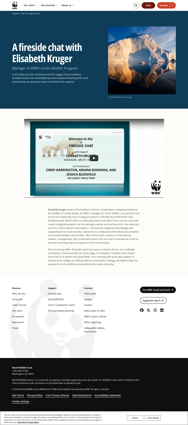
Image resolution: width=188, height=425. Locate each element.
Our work (29, 5)
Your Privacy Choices (57, 395)
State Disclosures (82, 395)
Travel (15, 327)
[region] (94, 418)
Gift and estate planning (61, 310)
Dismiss (135, 418)
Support (15, 13)
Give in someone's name (61, 304)
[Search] (136, 5)
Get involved (48, 5)
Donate (164, 5)
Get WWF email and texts (156, 289)
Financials (17, 299)
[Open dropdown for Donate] (173, 5)
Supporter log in (151, 300)
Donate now (54, 293)
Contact (88, 304)
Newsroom (18, 322)
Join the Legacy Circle (31, 13)
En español (18, 316)
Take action (90, 293)
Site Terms (18, 395)
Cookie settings (20, 401)
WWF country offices (95, 316)
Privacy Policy (35, 395)
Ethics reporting (92, 322)
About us (66, 5)
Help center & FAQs (94, 310)
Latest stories (19, 304)
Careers (88, 299)
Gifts (148, 5)
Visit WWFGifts (56, 299)
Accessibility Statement (108, 395)
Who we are (18, 293)
